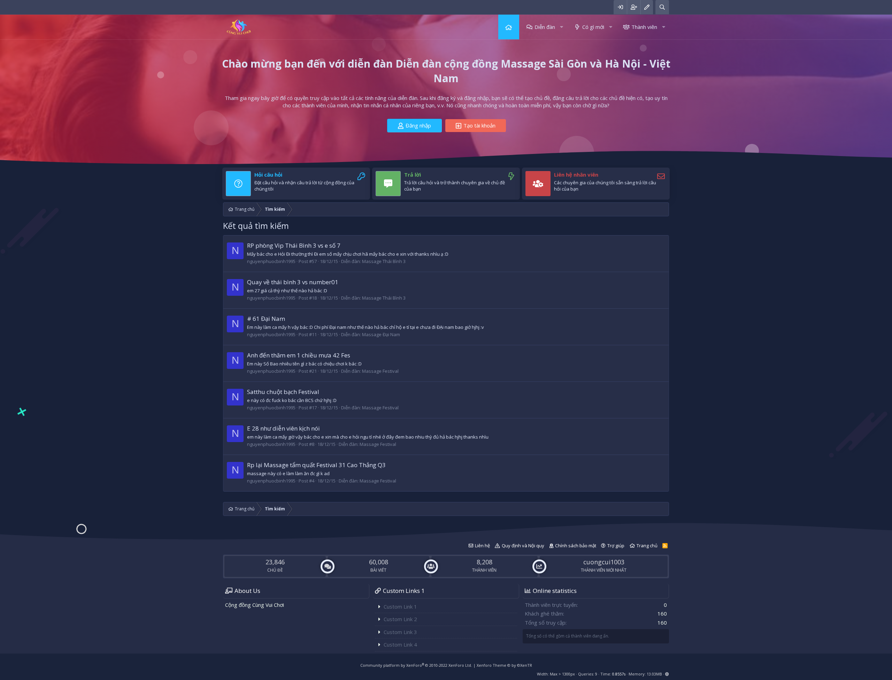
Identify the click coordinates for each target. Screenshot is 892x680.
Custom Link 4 (400, 644)
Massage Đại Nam (381, 334)
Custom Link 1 (400, 606)
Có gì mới (593, 26)
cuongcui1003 (603, 562)
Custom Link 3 (400, 631)
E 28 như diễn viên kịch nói (283, 428)
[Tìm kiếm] (662, 7)
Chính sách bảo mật (575, 545)
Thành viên (644, 26)
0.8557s (618, 674)
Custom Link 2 (400, 619)
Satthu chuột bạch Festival (283, 392)
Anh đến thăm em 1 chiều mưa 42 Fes (298, 355)
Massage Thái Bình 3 (384, 261)
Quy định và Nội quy (523, 545)
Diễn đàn (545, 26)
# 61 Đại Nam (266, 319)
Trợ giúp (615, 545)
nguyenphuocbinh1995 (271, 261)
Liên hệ (482, 545)
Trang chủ (508, 27)
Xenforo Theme (504, 665)
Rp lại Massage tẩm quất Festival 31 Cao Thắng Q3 (316, 465)
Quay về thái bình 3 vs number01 (292, 282)
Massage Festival (380, 371)
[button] (561, 27)
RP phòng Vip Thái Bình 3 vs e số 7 (293, 245)
